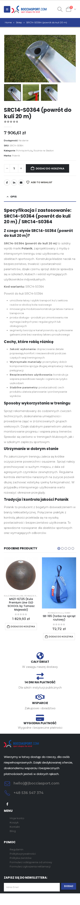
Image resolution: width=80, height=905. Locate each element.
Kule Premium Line (13, 596)
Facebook (7, 182)
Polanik (16, 155)
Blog (13, 831)
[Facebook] (7, 804)
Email (21, 182)
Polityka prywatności (23, 853)
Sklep (19, 22)
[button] (7, 9)
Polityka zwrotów (20, 857)
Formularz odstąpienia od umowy (31, 862)
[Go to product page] (21, 574)
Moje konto (17, 818)
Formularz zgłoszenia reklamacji (30, 866)
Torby (67, 613)
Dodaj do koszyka (50, 168)
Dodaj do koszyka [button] (23, 626)
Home (8, 22)
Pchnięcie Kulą (24, 150)
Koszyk (14, 822)
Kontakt (15, 826)
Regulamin (16, 849)
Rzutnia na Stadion (44, 150)
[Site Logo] (29, 9)
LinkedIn (14, 182)
